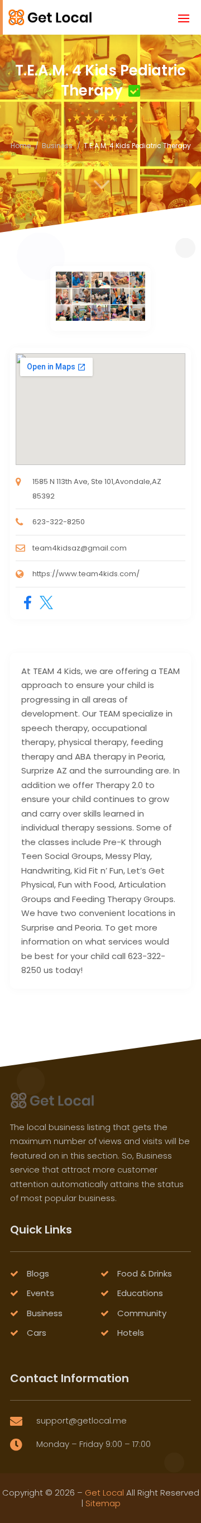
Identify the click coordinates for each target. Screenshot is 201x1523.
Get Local (104, 1492)
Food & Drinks (144, 1273)
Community (141, 1313)
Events (40, 1293)
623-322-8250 (58, 521)
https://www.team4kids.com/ (86, 573)
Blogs (38, 1273)
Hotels (130, 1333)
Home (21, 145)
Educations (140, 1293)
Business (57, 145)
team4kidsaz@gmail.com (79, 548)
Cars (36, 1333)
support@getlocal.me (81, 1420)
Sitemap (103, 1503)
